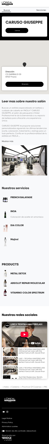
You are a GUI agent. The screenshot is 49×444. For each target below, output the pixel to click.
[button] (41, 10)
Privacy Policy (7, 422)
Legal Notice (7, 418)
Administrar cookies (10, 426)
